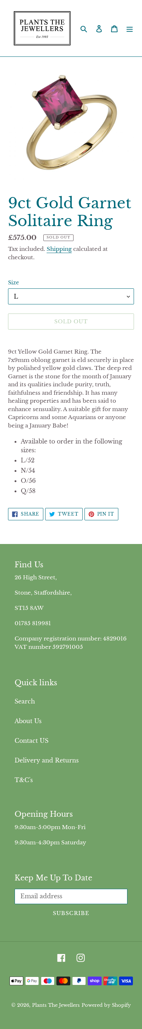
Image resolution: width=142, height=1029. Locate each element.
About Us (28, 721)
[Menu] (129, 28)
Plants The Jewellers (56, 1005)
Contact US (31, 740)
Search (25, 701)
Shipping (59, 248)
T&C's (24, 780)
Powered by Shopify (106, 1005)
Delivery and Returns (47, 760)
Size (13, 282)
